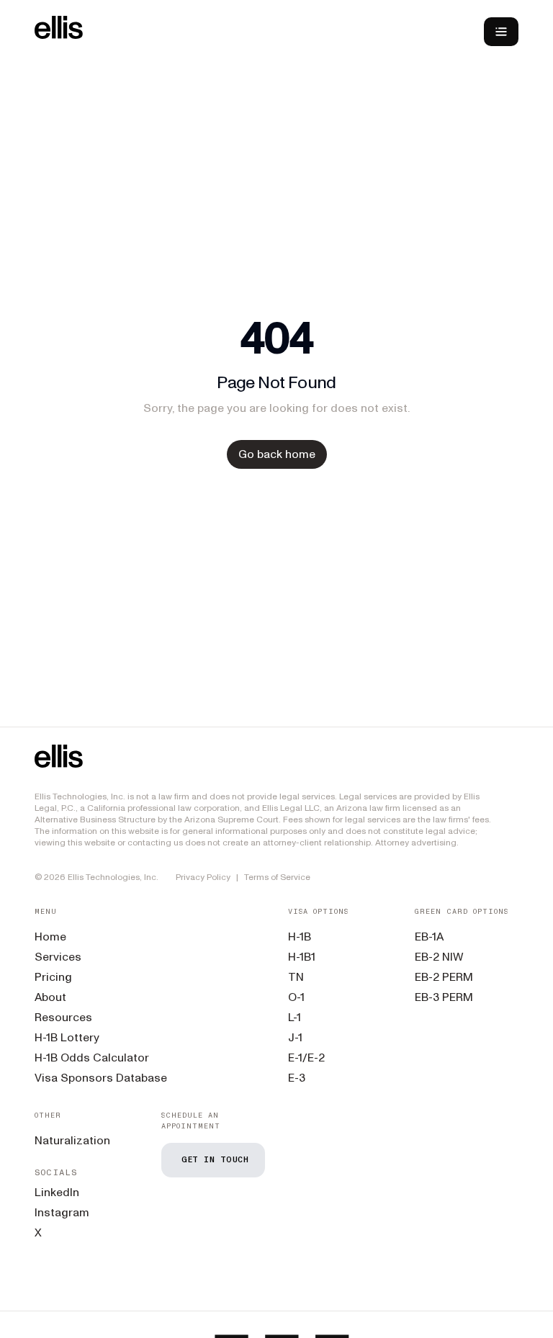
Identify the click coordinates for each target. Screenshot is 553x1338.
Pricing (53, 977)
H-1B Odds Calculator (92, 1057)
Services (58, 957)
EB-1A (429, 936)
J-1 (295, 1037)
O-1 (296, 997)
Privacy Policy (203, 877)
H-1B (299, 936)
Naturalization (72, 1140)
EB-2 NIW (439, 957)
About (50, 997)
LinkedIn (57, 1192)
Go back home (276, 454)
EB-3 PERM (444, 997)
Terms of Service (277, 877)
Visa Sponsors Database (101, 1078)
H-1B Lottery (67, 1037)
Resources (63, 1017)
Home (50, 936)
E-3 (296, 1078)
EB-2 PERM (444, 977)
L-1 (294, 1017)
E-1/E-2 (306, 1057)
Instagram (62, 1212)
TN (296, 977)
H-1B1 (301, 957)
